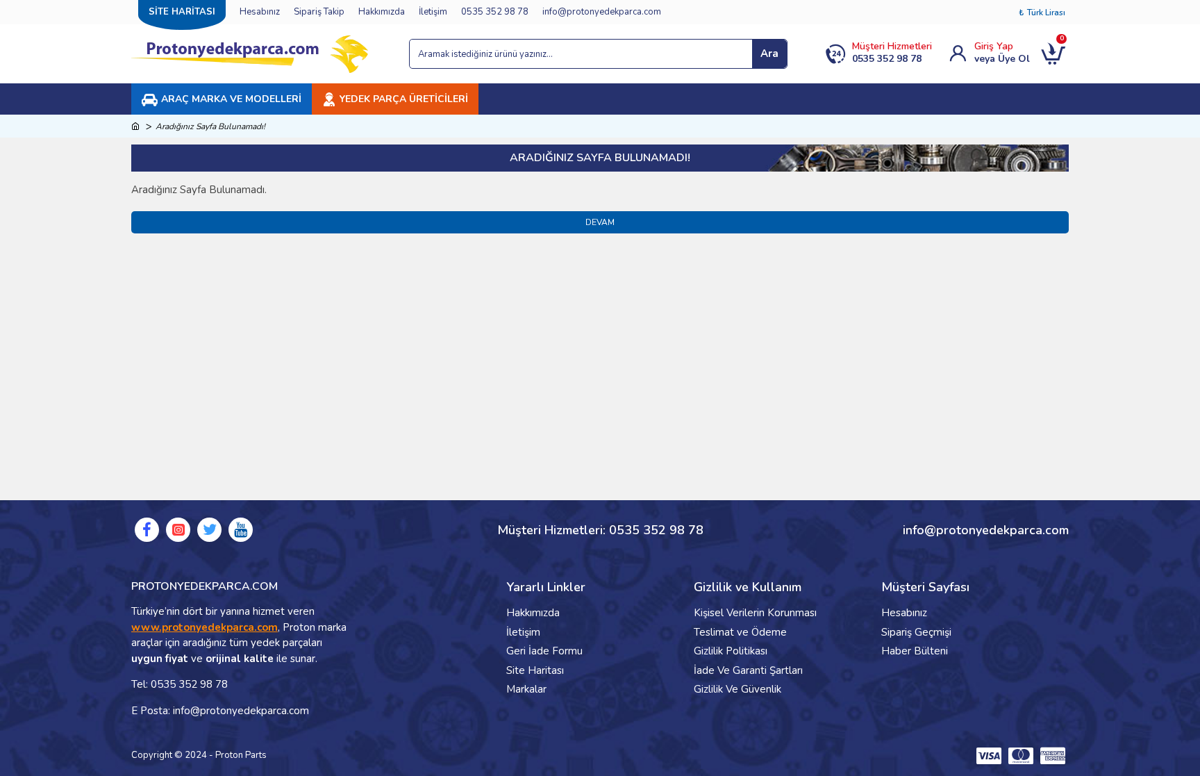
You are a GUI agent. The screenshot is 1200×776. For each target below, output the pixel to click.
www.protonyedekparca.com (204, 627)
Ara (769, 53)
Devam (600, 222)
